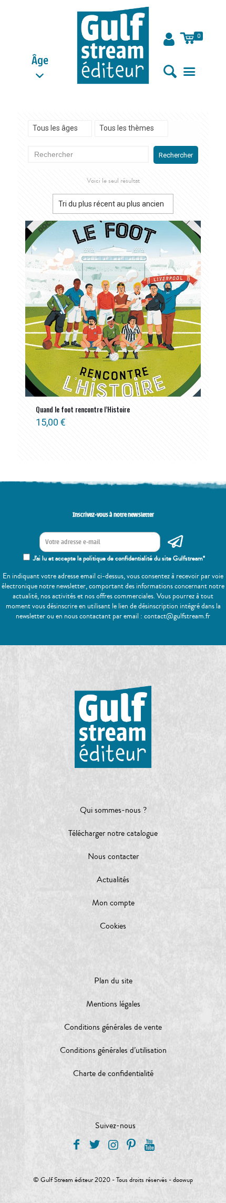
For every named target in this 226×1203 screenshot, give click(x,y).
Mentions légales (113, 1004)
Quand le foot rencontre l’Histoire (83, 409)
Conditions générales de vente (113, 1027)
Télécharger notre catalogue (113, 833)
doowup (183, 1180)
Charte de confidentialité (113, 1073)
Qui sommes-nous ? (113, 810)
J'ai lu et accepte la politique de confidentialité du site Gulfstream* (119, 558)
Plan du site (113, 981)
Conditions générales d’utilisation (113, 1050)
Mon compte (113, 903)
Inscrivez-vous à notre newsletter (113, 514)
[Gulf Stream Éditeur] (113, 44)
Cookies (113, 926)
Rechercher (176, 155)
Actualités (113, 879)
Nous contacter (113, 856)
